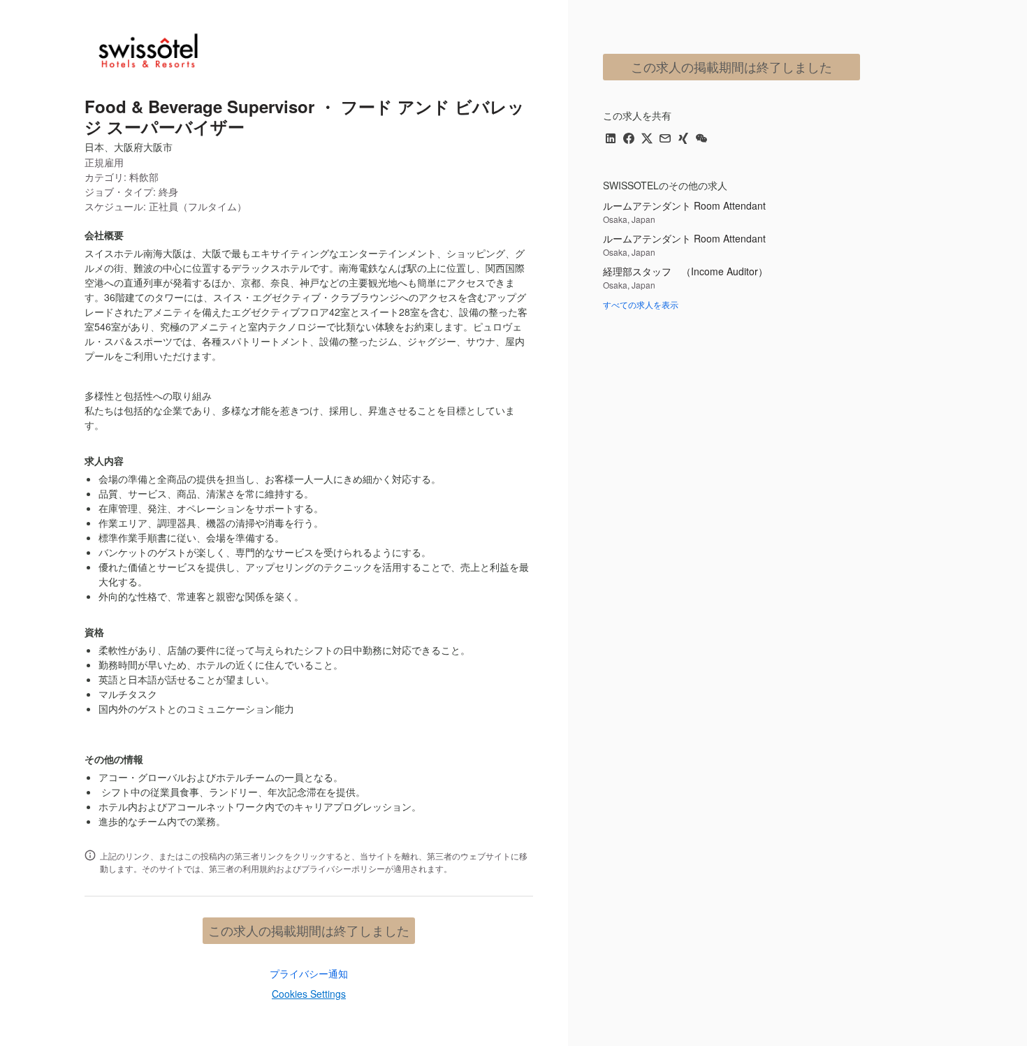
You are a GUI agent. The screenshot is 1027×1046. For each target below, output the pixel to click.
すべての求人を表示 (640, 304)
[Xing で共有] (683, 139)
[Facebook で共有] (628, 139)
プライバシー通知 (309, 973)
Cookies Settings (309, 994)
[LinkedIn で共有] (610, 139)
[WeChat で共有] (701, 139)
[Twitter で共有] (647, 139)
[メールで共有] (665, 139)
